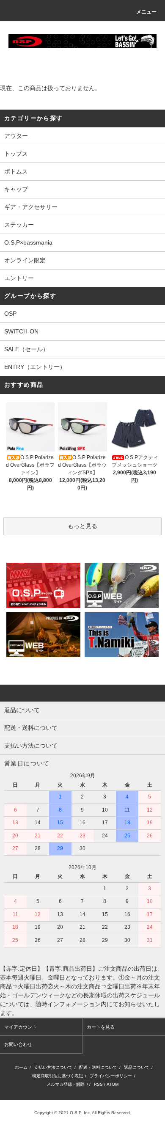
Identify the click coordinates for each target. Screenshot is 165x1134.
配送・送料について (98, 1067)
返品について (136, 1067)
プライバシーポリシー (111, 1075)
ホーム (21, 1067)
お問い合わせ (18, 1044)
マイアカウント (20, 1026)
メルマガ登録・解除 (66, 1084)
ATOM (112, 1084)
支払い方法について (53, 1067)
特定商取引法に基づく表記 (57, 1075)
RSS (98, 1084)
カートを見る (101, 1026)
